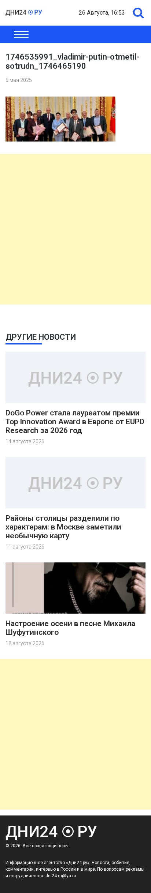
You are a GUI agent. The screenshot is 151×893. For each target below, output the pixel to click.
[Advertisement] (75, 229)
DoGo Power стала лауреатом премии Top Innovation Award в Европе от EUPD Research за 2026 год (74, 421)
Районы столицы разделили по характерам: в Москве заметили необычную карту (63, 527)
